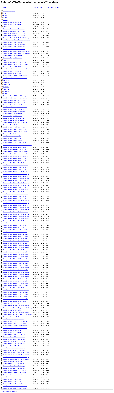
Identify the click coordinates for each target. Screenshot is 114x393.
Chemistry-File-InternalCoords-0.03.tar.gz (17, 145)
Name (4, 7)
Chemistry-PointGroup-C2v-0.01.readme (16, 287)
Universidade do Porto (6, 391)
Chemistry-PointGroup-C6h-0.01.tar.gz (16, 203)
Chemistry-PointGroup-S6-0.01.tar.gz (15, 165)
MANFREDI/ (6, 89)
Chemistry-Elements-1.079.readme (14, 35)
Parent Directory (9, 11)
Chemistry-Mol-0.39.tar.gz (12, 71)
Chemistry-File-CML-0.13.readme (14, 49)
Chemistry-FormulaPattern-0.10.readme (16, 359)
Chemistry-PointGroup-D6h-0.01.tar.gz (16, 174)
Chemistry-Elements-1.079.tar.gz (14, 33)
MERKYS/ (5, 17)
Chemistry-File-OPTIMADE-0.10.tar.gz (15, 66)
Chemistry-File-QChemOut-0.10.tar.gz (15, 149)
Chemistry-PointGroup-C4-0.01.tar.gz (15, 212)
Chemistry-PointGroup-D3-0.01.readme (15, 258)
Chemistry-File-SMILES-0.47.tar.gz (15, 104)
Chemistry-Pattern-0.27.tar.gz (13, 118)
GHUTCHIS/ (6, 80)
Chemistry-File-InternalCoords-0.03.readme (17, 154)
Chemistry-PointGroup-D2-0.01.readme (15, 285)
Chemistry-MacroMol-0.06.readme (14, 368)
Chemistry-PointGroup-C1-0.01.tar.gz (15, 225)
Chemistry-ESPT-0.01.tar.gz (12, 138)
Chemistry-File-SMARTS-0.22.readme (15, 328)
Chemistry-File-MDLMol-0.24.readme (15, 78)
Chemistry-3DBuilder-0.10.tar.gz (14, 339)
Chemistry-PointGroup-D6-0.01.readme (15, 243)
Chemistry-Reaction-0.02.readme (14, 350)
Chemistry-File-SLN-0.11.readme (14, 345)
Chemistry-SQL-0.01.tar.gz (12, 303)
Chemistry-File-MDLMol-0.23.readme (15, 98)
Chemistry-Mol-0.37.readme (12, 136)
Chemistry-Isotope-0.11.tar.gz (13, 316)
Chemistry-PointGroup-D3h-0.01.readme (16, 247)
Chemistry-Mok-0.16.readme (12, 379)
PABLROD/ (6, 60)
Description (55, 7)
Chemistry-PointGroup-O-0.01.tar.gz (15, 171)
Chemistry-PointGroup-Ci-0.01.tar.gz (15, 198)
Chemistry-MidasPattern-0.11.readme (15, 323)
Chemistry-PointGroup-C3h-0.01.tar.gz (16, 216)
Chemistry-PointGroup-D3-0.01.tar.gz (15, 187)
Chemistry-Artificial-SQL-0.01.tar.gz (16, 305)
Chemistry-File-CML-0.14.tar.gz (14, 42)
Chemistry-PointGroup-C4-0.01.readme (15, 281)
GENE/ (5, 13)
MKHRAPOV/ (6, 91)
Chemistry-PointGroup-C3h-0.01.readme (16, 254)
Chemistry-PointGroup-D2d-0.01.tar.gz (16, 191)
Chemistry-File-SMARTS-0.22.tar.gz (15, 325)
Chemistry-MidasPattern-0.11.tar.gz (15, 321)
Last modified (37, 7)
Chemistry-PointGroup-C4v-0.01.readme (16, 274)
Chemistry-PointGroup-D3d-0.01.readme (16, 256)
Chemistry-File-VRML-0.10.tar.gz (14, 334)
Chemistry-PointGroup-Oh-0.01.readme (15, 229)
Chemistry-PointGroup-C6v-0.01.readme (16, 245)
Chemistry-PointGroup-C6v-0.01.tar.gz (16, 200)
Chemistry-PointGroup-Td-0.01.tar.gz (15, 160)
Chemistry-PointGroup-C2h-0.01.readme (16, 290)
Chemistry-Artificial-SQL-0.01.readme (16, 312)
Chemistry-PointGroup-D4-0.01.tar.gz (15, 180)
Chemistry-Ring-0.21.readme (12, 58)
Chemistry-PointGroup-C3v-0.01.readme (16, 261)
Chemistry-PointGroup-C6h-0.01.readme (16, 250)
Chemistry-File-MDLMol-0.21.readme (15, 131)
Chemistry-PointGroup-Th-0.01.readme (15, 236)
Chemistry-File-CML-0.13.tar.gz (14, 46)
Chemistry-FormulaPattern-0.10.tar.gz (16, 357)
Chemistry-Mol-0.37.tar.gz (12, 133)
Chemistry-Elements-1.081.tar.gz (14, 29)
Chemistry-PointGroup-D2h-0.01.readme (16, 283)
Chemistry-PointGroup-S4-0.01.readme (15, 279)
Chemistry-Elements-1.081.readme (14, 31)
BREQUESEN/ (6, 84)
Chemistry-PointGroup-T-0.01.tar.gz (15, 162)
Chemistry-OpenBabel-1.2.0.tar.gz (14, 142)
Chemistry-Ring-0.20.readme (12, 116)
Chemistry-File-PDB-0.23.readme (14, 111)
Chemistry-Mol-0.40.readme (12, 24)
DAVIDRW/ (6, 87)
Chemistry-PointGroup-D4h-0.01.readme (16, 267)
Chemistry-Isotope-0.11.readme (13, 319)
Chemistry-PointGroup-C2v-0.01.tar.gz (16, 218)
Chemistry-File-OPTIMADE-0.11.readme (15, 64)
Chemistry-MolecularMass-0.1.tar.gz (15, 386)
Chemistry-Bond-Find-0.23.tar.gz (14, 125)
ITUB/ (5, 93)
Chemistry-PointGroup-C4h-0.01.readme (16, 276)
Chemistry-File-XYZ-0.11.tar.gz (14, 361)
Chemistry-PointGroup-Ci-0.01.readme (15, 296)
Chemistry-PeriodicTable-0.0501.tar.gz (16, 51)
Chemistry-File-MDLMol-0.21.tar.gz (15, 129)
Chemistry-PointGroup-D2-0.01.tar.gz (15, 194)
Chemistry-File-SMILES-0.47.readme (15, 107)
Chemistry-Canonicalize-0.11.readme (15, 375)
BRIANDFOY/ (6, 15)
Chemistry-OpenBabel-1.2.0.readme (14, 147)
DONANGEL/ (6, 26)
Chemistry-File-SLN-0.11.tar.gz (14, 343)
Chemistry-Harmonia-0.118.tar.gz (14, 100)
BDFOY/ (5, 20)
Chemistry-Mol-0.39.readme (12, 73)
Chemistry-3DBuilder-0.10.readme (14, 341)
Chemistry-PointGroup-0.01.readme (14, 301)
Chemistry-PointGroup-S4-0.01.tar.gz (15, 167)
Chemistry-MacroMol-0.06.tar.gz (14, 366)
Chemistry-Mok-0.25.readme (12, 332)
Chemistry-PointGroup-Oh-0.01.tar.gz (15, 169)
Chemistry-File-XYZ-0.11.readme (14, 363)
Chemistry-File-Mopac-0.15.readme (14, 372)
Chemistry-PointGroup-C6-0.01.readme (15, 252)
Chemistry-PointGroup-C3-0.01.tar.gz (15, 156)
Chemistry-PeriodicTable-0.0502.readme (16, 40)
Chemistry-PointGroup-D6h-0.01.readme (16, 241)
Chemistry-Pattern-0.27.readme (13, 120)
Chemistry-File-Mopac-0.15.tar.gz (14, 370)
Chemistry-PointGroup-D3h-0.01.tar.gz (16, 183)
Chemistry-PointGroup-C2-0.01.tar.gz (15, 223)
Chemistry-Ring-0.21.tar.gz (12, 55)
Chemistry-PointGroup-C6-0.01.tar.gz (15, 205)
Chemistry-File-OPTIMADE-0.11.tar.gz (15, 62)
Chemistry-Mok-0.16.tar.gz (12, 377)
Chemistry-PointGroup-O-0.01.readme (15, 232)
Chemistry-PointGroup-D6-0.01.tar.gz (15, 176)
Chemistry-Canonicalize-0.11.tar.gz (15, 122)
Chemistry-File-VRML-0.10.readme (14, 337)
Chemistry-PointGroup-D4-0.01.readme (15, 270)
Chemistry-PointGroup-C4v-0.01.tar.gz (16, 207)
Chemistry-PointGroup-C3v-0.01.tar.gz (16, 214)
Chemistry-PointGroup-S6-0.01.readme (15, 263)
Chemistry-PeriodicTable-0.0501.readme (16, 53)
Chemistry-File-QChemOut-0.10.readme (15, 151)
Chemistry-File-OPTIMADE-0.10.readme (15, 69)
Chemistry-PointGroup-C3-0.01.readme (15, 265)
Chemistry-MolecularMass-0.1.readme (15, 388)
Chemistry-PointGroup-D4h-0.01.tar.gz (16, 178)
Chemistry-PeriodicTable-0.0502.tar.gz (16, 37)
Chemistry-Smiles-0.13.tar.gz (13, 381)
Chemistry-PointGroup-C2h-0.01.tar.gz (16, 220)
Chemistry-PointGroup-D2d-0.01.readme (16, 272)
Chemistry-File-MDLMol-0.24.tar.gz (15, 75)
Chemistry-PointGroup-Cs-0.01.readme (15, 294)
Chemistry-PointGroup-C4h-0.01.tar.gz (16, 209)
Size (48, 7)
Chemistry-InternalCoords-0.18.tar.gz (16, 352)
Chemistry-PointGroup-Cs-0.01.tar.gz (15, 196)
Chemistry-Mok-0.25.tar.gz (12, 330)
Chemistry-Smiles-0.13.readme (13, 383)
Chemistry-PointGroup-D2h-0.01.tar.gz (16, 189)
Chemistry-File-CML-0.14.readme (14, 44)
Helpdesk (14, 391)
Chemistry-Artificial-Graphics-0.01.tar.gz (17, 308)
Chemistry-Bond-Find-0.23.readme (14, 127)
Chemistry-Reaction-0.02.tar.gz (14, 348)
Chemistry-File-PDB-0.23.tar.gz (14, 109)
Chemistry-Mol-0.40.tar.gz (12, 22)
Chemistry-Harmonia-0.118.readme (14, 102)
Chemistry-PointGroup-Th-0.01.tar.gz (15, 158)
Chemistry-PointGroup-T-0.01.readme (15, 238)
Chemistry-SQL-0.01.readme (12, 310)
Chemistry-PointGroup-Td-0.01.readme (15, 234)
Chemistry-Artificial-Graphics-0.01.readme (17, 314)
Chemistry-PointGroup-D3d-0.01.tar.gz (16, 185)
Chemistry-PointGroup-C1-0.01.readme (15, 299)
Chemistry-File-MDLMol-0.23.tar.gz (15, 96)
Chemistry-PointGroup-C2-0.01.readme (15, 292)
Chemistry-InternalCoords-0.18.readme (16, 354)
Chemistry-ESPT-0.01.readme (12, 140)
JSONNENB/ (6, 82)
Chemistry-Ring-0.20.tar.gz (12, 113)
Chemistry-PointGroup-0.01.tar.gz (14, 227)
